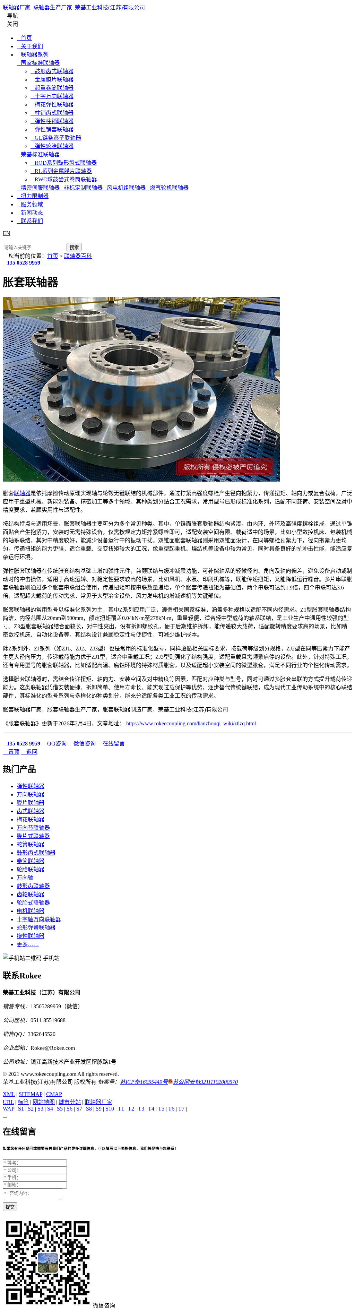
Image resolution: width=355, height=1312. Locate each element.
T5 (161, 1109)
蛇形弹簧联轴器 (36, 928)
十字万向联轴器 (52, 96)
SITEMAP (30, 1094)
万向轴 (25, 878)
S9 (99, 1109)
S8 (89, 1109)
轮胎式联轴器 (33, 903)
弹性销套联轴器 (52, 129)
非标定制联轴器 (81, 188)
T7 (181, 1109)
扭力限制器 (33, 196)
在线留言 (111, 743)
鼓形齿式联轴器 (52, 71)
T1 (121, 1109)
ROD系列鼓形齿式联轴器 (64, 163)
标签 (23, 1102)
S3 (40, 1109)
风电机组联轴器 (124, 188)
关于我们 (30, 46)
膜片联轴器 (30, 803)
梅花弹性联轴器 (52, 104)
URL (8, 1102)
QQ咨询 (54, 743)
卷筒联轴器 (30, 861)
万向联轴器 (30, 794)
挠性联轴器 (30, 936)
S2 (31, 1109)
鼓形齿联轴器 (33, 886)
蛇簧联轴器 (30, 844)
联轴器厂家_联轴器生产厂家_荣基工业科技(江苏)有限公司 (74, 7)
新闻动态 (30, 213)
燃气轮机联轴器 (167, 188)
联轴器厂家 (98, 1102)
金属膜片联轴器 (52, 80)
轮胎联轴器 (30, 869)
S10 (109, 1109)
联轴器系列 (33, 55)
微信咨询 (82, 743)
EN (6, 233)
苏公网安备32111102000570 (205, 1082)
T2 (131, 1109)
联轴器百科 (78, 256)
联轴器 (22, 493)
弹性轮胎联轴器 (52, 146)
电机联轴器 (30, 911)
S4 (50, 1109)
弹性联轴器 (30, 786)
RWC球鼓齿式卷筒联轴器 (64, 179)
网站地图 (44, 1102)
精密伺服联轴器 (38, 188)
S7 (79, 1109)
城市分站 (70, 1102)
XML (9, 1094)
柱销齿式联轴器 (52, 113)
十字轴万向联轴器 (39, 919)
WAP (8, 1109)
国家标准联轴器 (38, 63)
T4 (151, 1109)
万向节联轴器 (33, 828)
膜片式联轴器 (33, 836)
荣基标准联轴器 (38, 154)
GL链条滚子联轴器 (56, 138)
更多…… (28, 944)
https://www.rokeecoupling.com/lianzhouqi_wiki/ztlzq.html (191, 723)
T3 (141, 1109)
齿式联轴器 (30, 811)
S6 (69, 1109)
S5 (60, 1109)
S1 (21, 1109)
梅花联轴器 (30, 819)
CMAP (54, 1094)
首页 (24, 38)
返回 (29, 752)
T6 (171, 1109)
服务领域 (30, 204)
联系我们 (30, 221)
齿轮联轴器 (30, 894)
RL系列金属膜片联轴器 (61, 171)
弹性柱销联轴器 (52, 121)
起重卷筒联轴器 (52, 88)
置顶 (11, 752)
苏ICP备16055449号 (144, 1082)
